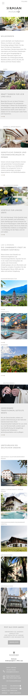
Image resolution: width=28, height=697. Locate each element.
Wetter (4, 686)
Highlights (3, 342)
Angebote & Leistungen (3, 235)
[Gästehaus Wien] (14, 600)
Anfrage (4, 693)
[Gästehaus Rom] (14, 569)
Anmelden (14, 642)
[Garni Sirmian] (14, 9)
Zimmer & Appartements (3, 175)
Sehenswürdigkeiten (3, 309)
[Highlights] (14, 326)
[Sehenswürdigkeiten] (14, 293)
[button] (26, 80)
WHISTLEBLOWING (15, 693)
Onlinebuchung (15, 686)
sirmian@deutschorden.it (12, 672)
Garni (3, 116)
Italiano (24, 1)
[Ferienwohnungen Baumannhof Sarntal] (14, 538)
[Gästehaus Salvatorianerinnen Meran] (14, 473)
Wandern (3, 375)
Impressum (13, 690)
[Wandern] (14, 359)
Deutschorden (3, 435)
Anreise (4, 688)
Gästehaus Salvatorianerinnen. (14, 49)
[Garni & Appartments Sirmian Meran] (14, 506)
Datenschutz (14, 688)
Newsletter (6, 690)
